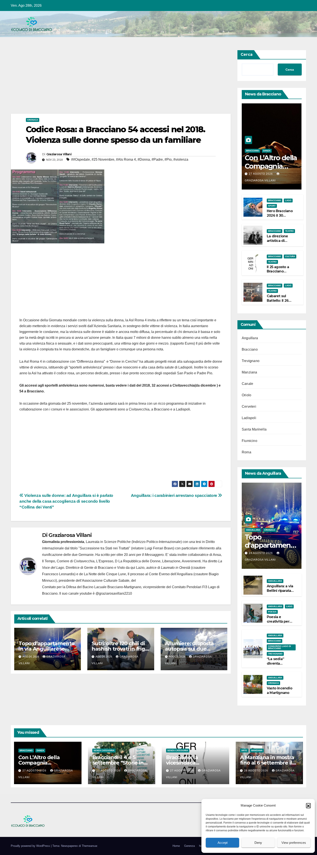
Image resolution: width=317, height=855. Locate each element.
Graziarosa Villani (58, 154)
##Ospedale (80, 159)
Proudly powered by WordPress (31, 845)
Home (176, 845)
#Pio (168, 159)
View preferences (293, 842)
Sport (272, 206)
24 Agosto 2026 (261, 553)
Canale (247, 384)
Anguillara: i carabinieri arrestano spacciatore (174, 495)
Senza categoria (104, 750)
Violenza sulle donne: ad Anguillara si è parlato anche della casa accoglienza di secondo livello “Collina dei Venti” (66, 501)
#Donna (144, 159)
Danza (266, 150)
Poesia (272, 612)
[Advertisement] (121, 82)
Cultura (290, 256)
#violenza (180, 159)
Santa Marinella (254, 429)
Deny (258, 842)
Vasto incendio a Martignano (279, 690)
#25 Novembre (103, 159)
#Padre (157, 159)
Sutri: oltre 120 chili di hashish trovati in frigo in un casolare (120, 648)
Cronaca (32, 120)
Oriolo (246, 395)
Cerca (247, 54)
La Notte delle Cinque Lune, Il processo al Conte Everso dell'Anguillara (138, 574)
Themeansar (89, 845)
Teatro (289, 231)
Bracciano (252, 150)
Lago (288, 200)
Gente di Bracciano (98, 567)
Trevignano (250, 361)
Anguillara (250, 338)
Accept (223, 842)
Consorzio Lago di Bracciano (279, 647)
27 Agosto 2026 (261, 173)
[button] (308, 805)
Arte (244, 750)
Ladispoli (249, 418)
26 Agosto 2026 (256, 770)
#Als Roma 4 (126, 159)
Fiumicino (249, 441)
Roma (246, 452)
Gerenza (189, 845)
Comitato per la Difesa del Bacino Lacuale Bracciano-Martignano (91, 587)
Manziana (249, 372)
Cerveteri (249, 406)
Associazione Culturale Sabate (105, 580)
